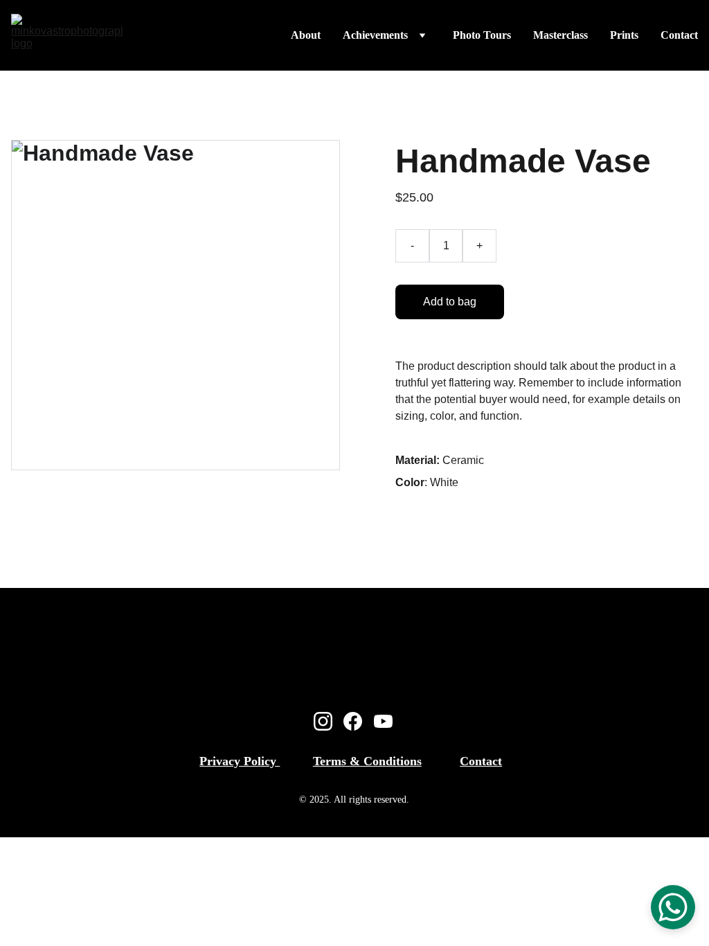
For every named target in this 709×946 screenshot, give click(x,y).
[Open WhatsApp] (673, 907)
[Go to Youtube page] (383, 721)
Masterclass (560, 35)
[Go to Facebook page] (352, 721)
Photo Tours (482, 35)
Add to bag (449, 301)
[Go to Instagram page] (323, 721)
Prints (624, 35)
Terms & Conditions (367, 761)
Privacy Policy (239, 761)
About (306, 35)
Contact (679, 35)
